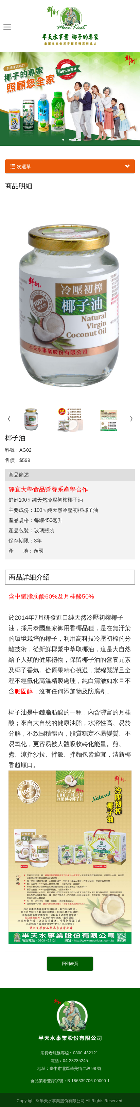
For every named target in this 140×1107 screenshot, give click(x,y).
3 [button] (76, 139)
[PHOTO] (70, 303)
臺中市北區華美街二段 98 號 (75, 1068)
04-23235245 (75, 1060)
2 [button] (70, 139)
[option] (70, 99)
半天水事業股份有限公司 (70, 25)
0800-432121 (85, 1053)
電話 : (56, 1060)
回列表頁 (70, 963)
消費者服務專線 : (55, 1053)
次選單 (23, 166)
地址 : (42, 1068)
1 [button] (63, 139)
